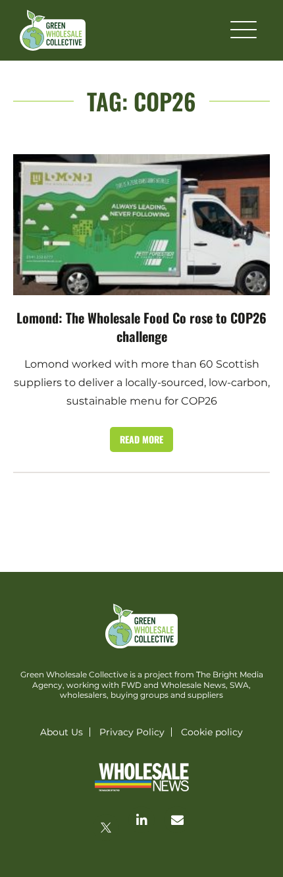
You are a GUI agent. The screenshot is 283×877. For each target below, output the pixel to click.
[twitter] (106, 827)
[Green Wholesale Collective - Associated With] (141, 778)
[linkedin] (141, 819)
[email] (177, 819)
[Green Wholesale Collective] (53, 30)
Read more (141, 439)
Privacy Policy (132, 732)
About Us (61, 732)
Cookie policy (212, 732)
